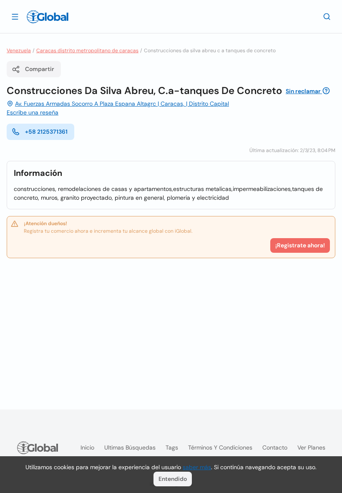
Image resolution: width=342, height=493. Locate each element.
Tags (172, 447)
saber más (197, 467)
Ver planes (311, 447)
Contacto (274, 447)
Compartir (39, 69)
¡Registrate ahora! (300, 245)
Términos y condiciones (220, 447)
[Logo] (47, 16)
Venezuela (19, 50)
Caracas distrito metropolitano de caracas (87, 50)
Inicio (87, 447)
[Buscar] (327, 16)
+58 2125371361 (46, 131)
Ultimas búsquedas (130, 447)
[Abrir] (15, 16)
